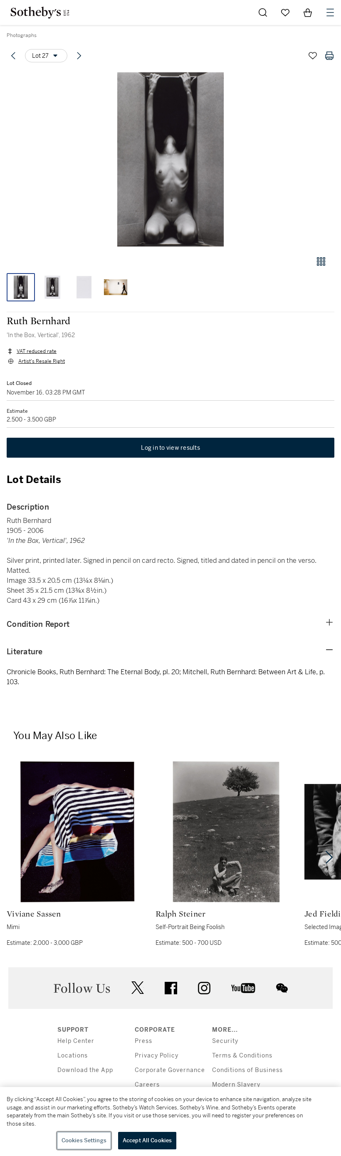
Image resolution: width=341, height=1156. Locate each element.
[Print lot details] (329, 55)
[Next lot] (79, 55)
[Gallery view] (321, 261)
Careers (147, 1084)
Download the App (85, 1070)
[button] (170, 159)
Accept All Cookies (147, 1140)
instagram (204, 988)
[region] (170, 1121)
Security (225, 1041)
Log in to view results (170, 447)
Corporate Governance (170, 1070)
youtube (243, 988)
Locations (72, 1055)
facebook (171, 988)
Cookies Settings (84, 1140)
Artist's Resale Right (41, 361)
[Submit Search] (263, 12)
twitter (137, 987)
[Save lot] (312, 55)
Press (143, 1041)
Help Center (75, 1041)
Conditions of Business (247, 1070)
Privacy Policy (156, 1055)
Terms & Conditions (242, 1055)
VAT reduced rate (37, 351)
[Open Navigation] (330, 12)
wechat (282, 988)
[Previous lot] (13, 55)
